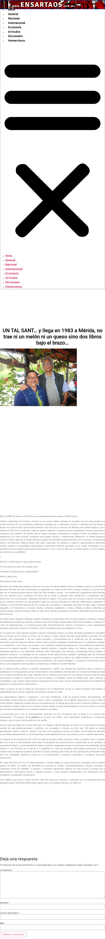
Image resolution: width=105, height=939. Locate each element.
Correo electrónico (10, 913)
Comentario (6, 870)
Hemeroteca (16, 40)
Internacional (16, 23)
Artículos (14, 32)
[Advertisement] (52, 308)
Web (2, 923)
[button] (52, 148)
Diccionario (15, 36)
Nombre (4, 903)
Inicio (11, 9)
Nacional (13, 18)
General (13, 14)
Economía (14, 27)
